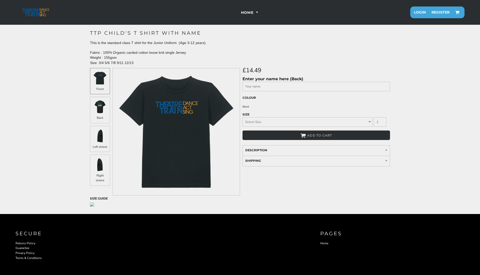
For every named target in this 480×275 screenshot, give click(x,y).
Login (420, 12)
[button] (250, 12)
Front (100, 89)
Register (441, 12)
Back (100, 118)
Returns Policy (25, 243)
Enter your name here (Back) (272, 78)
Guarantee (22, 248)
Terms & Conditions (29, 258)
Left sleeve (100, 147)
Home (324, 243)
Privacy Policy (25, 253)
